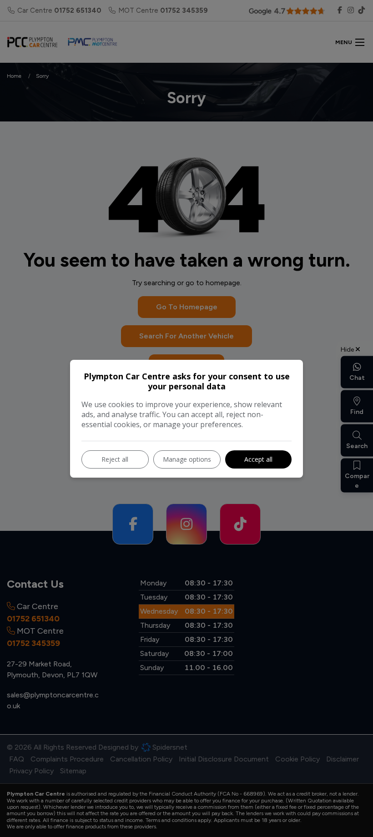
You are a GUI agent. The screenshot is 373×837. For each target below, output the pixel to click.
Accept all (258, 459)
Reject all (114, 459)
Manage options (187, 459)
